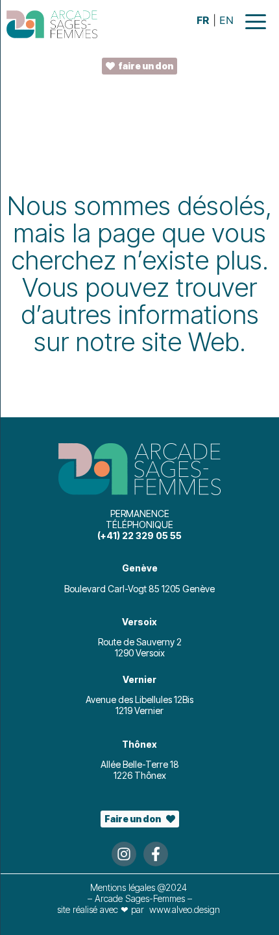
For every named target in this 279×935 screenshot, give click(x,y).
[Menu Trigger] (255, 21)
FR (203, 20)
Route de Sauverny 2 (140, 641)
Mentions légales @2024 (139, 887)
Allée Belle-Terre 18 (140, 764)
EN (226, 20)
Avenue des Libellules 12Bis (139, 699)
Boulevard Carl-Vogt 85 (113, 588)
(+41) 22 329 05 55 (139, 535)
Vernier (139, 679)
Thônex (139, 744)
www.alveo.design (184, 909)
